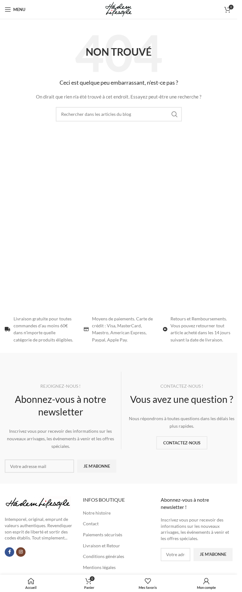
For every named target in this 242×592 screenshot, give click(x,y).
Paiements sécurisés (102, 534)
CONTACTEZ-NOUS (181, 442)
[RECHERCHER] (174, 114)
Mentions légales (99, 567)
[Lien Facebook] (9, 552)
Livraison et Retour (101, 545)
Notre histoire (97, 513)
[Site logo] (118, 9)
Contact (91, 523)
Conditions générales (103, 556)
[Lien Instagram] (21, 552)
